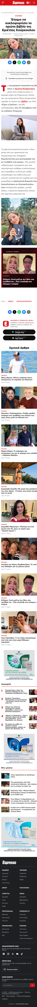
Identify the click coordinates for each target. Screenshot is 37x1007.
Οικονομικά (6, 917)
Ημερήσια (23, 897)
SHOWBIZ (18, 16)
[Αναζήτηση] (34, 3)
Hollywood (23, 876)
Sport (4, 888)
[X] (12, 954)
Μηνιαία (22, 903)
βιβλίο (24, 101)
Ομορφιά (5, 897)
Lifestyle (6, 893)
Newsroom (23, 34)
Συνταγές (5, 903)
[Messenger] (24, 62)
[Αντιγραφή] (29, 62)
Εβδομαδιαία (24, 900)
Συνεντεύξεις (24, 917)
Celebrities (23, 873)
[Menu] (3, 3)
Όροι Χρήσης (24, 935)
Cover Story (6, 883)
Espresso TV (25, 911)
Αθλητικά (5, 914)
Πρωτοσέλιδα (7, 911)
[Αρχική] (9, 862)
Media (21, 879)
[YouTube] (17, 954)
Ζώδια (22, 893)
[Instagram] (8, 954)
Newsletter (5, 932)
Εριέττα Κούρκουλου (25, 88)
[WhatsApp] (19, 62)
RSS (3, 935)
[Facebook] (10, 62)
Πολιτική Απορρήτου (24, 996)
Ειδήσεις (5, 870)
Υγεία (4, 900)
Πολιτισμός (24, 888)
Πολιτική (5, 876)
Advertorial (5, 929)
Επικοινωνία (23, 932)
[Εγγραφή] (32, 985)
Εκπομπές (23, 914)
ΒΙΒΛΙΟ (11, 301)
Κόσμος (4, 879)
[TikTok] (21, 954)
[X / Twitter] (14, 62)
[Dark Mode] (28, 3)
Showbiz (23, 870)
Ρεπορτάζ (5, 873)
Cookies (5, 999)
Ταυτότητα (23, 929)
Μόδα (4, 906)
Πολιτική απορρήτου (26, 938)
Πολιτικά (5, 921)
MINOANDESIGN (22, 1004)
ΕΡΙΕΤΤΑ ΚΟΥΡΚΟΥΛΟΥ (24, 301)
